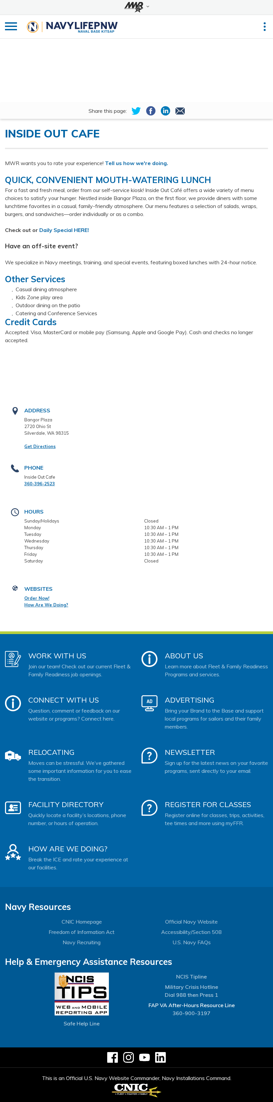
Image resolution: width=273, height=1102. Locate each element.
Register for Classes (208, 804)
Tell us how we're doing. (137, 163)
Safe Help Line (82, 1023)
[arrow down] (136, 7)
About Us (184, 655)
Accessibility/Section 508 (191, 932)
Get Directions (40, 446)
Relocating (51, 752)
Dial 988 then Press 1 (191, 995)
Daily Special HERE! (63, 230)
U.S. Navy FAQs (191, 942)
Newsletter (190, 752)
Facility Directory (66, 804)
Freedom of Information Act (82, 932)
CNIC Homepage (82, 921)
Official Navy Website (191, 921)
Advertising (189, 700)
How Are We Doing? (46, 604)
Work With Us (57, 655)
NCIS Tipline (191, 976)
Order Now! (36, 598)
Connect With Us (63, 700)
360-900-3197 (191, 1013)
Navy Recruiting (82, 942)
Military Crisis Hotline (191, 987)
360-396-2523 (39, 483)
